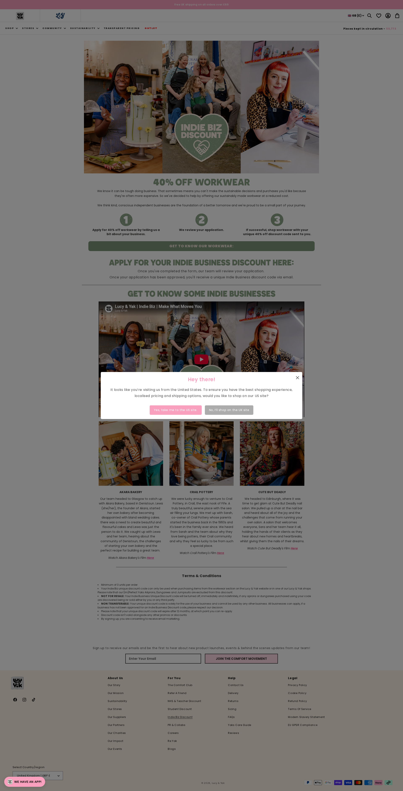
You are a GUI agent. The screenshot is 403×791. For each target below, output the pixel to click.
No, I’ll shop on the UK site (229, 410)
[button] (24, 782)
